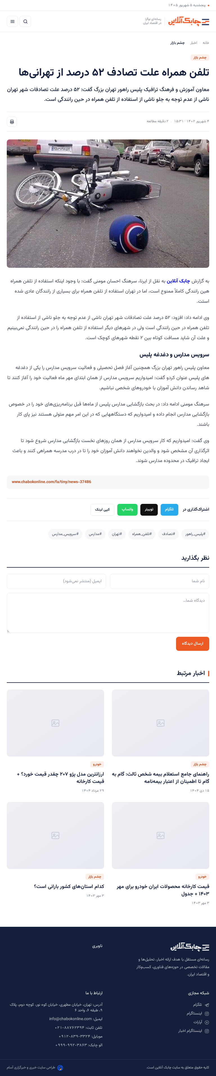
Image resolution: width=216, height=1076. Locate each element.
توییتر (149, 509)
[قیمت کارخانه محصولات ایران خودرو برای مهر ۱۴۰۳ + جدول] (160, 835)
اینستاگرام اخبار (190, 1031)
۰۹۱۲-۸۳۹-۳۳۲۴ (74, 1037)
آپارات (198, 1022)
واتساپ (127, 509)
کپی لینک (102, 510)
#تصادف (168, 534)
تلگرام (169, 509)
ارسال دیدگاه (192, 643)
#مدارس (95, 534)
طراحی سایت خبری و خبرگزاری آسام (31, 1067)
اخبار (193, 43)
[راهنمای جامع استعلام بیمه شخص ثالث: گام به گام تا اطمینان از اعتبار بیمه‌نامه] (160, 723)
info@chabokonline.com (70, 1019)
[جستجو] (25, 21)
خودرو (97, 764)
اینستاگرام (194, 1013)
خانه (206, 43)
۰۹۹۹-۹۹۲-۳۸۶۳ (71, 1045)
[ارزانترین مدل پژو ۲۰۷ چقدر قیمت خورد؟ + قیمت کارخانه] (55, 723)
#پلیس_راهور (195, 534)
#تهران (117, 534)
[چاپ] (12, 122)
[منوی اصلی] (12, 21)
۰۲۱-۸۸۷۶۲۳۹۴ (69, 1028)
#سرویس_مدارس (65, 534)
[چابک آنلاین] (161, 947)
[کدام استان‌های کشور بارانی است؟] (55, 835)
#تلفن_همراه (142, 534)
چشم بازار (200, 57)
